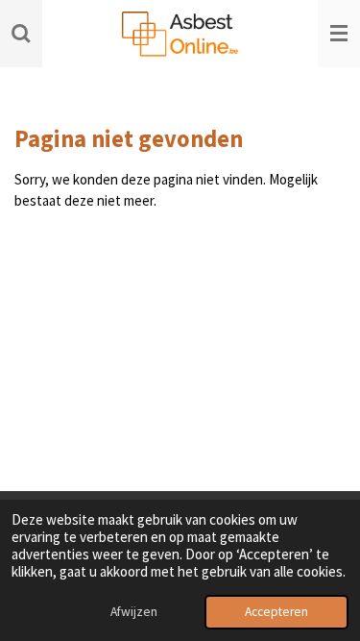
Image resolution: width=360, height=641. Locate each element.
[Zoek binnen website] (21, 33)
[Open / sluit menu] (339, 33)
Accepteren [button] (276, 612)
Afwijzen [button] (133, 612)
